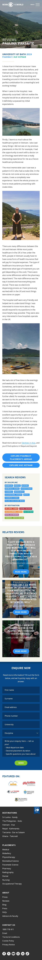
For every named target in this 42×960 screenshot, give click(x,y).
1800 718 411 (8, 929)
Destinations (9, 813)
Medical (17, 485)
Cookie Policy (8, 941)
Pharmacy (7, 57)
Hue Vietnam (20, 57)
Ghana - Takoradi (10, 836)
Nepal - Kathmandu (10, 828)
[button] (38, 4)
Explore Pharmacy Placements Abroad (21, 457)
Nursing (25, 485)
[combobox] (21, 724)
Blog (4, 904)
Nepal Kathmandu (11, 514)
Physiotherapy (26, 488)
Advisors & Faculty (10, 916)
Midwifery (8, 485)
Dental (26, 494)
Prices (5, 897)
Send (21, 763)
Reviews (5, 901)
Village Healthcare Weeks (14, 501)
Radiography (19, 491)
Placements (9, 845)
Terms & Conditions (11, 937)
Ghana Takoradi (26, 508)
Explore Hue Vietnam (21, 465)
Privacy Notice (8, 944)
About (5, 893)
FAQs (4, 912)
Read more (21, 572)
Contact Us (8, 925)
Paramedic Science (12, 498)
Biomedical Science (12, 488)
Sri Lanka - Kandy (11, 508)
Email (4, 933)
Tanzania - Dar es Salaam (14, 518)
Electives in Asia (28, 443)
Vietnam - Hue (8, 825)
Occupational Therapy (13, 494)
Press (4, 908)
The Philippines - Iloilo (13, 511)
